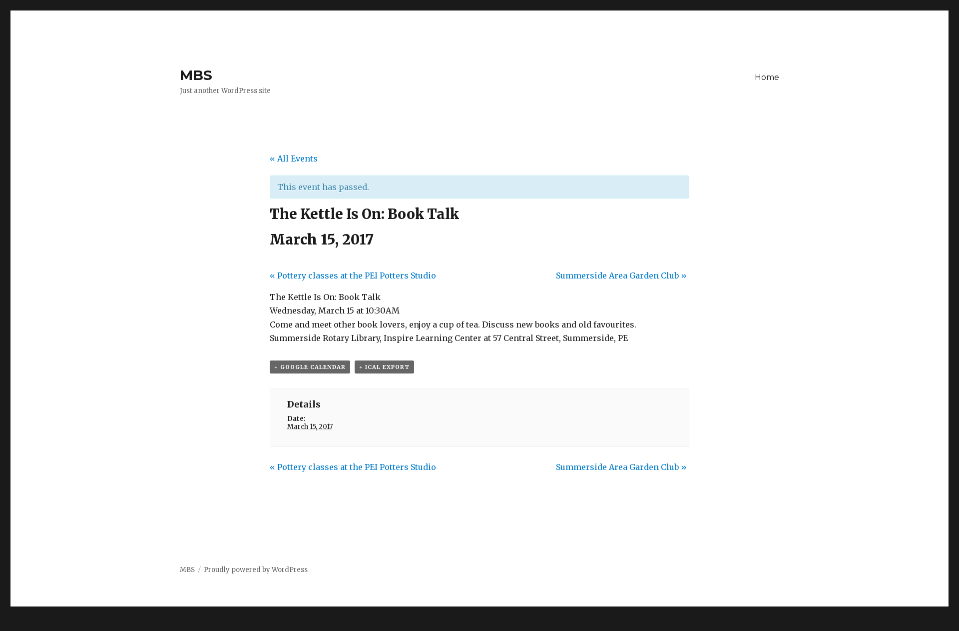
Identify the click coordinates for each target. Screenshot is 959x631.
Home (767, 77)
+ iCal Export (384, 367)
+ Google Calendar (310, 367)
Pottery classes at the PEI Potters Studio (353, 275)
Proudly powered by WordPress (256, 570)
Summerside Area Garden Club (621, 275)
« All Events (294, 159)
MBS (196, 75)
